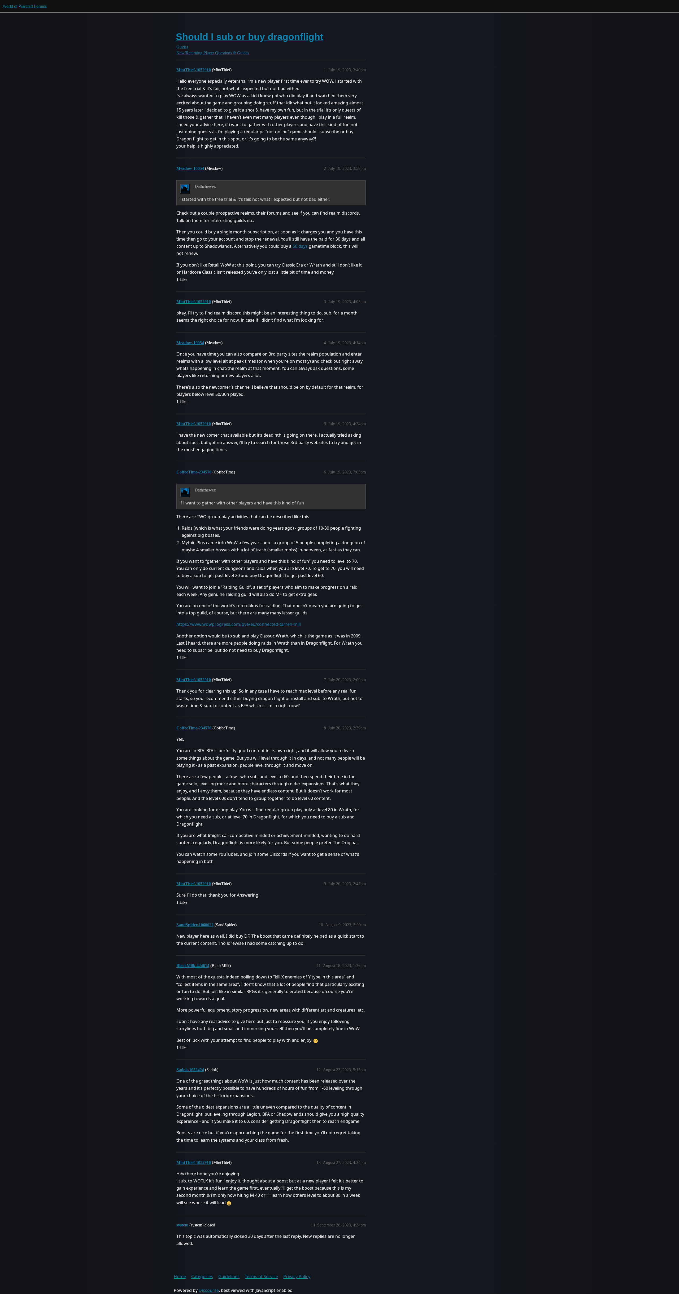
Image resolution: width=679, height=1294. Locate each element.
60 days (300, 246)
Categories (202, 1276)
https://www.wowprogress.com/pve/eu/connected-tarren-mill (238, 624)
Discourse (209, 1290)
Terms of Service (261, 1276)
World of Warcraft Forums (25, 6)
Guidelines (229, 1276)
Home (180, 1276)
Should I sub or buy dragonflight (249, 36)
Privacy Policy (296, 1276)
